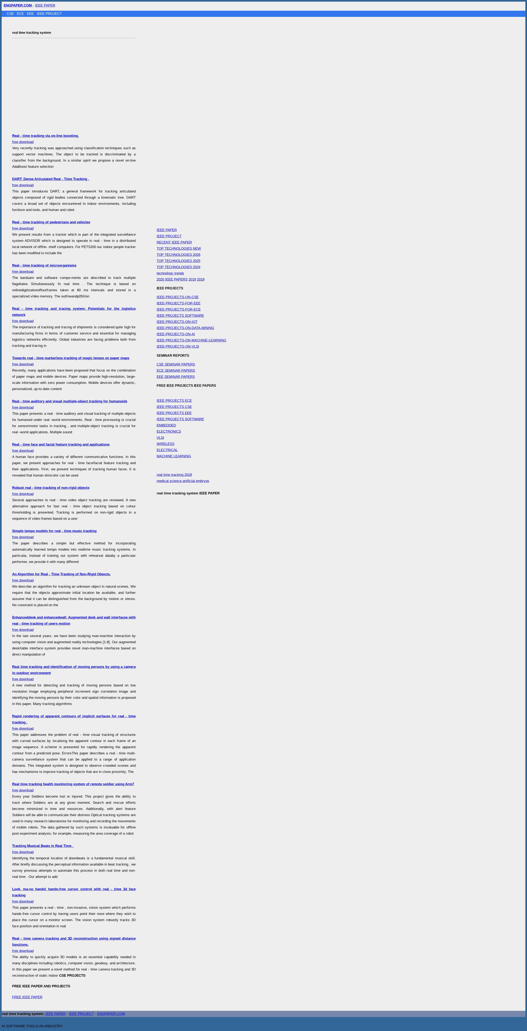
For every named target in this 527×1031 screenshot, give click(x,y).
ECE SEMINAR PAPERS (176, 371)
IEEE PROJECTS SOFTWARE (180, 316)
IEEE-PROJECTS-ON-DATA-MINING (185, 328)
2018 (200, 279)
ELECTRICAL (167, 450)
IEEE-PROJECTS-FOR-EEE (179, 303)
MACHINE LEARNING (174, 456)
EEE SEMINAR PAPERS (176, 377)
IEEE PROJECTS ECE (174, 401)
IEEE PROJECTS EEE (174, 413)
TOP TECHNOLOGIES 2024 (178, 267)
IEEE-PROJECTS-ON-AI (176, 334)
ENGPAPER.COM (111, 1014)
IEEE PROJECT (49, 14)
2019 (192, 279)
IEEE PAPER (45, 5)
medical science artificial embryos (183, 481)
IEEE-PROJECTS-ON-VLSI (178, 346)
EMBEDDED (166, 425)
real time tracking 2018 (174, 475)
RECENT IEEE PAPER (174, 242)
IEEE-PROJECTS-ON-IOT (177, 322)
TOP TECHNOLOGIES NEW (179, 248)
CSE (11, 14)
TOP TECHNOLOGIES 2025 (178, 261)
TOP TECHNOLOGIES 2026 (178, 255)
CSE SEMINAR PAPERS (176, 364)
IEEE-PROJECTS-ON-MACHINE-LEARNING (191, 340)
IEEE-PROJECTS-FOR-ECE (179, 309)
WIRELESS (165, 444)
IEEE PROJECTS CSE (174, 407)
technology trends (170, 273)
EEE (31, 14)
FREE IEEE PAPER (27, 997)
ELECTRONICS (169, 431)
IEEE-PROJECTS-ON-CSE (178, 297)
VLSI (160, 438)
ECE (21, 14)
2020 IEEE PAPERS (172, 279)
